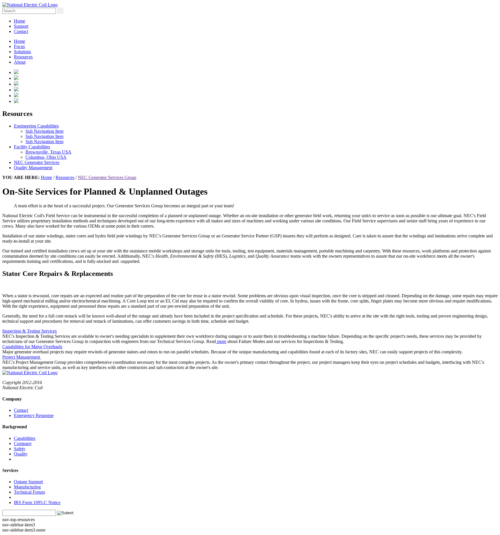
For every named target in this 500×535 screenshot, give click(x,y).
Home (19, 21)
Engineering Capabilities (36, 125)
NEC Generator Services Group (107, 177)
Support (21, 26)
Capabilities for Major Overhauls (32, 346)
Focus (19, 46)
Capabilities (24, 438)
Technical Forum (29, 492)
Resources (23, 56)
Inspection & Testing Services (29, 331)
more (221, 341)
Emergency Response (34, 415)
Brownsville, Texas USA (48, 152)
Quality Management (33, 167)
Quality (20, 453)
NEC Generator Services (36, 162)
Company (23, 443)
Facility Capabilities (32, 146)
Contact (21, 31)
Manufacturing (27, 486)
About (19, 62)
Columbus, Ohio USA (46, 157)
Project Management (21, 357)
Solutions (22, 51)
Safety (19, 448)
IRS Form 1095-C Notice (37, 502)
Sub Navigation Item (44, 131)
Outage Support (28, 481)
